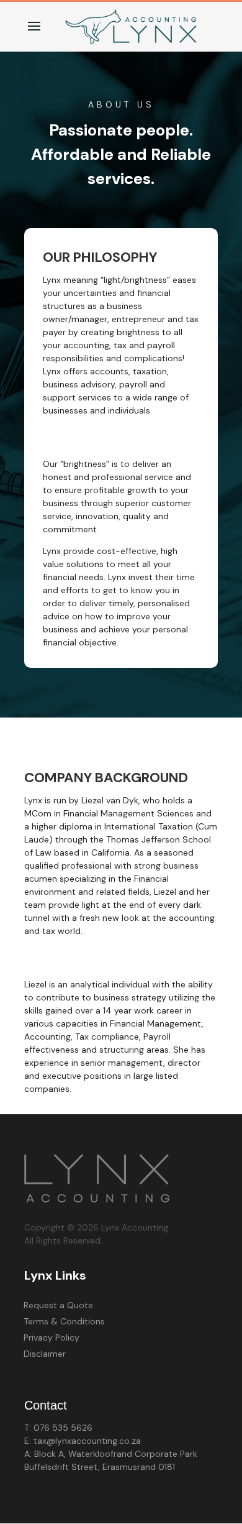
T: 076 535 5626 (58, 1427)
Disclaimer (45, 1353)
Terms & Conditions (64, 1321)
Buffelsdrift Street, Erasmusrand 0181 (99, 1466)
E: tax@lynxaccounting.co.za (82, 1440)
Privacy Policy (51, 1337)
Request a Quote (58, 1305)
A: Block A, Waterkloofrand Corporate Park (110, 1453)
